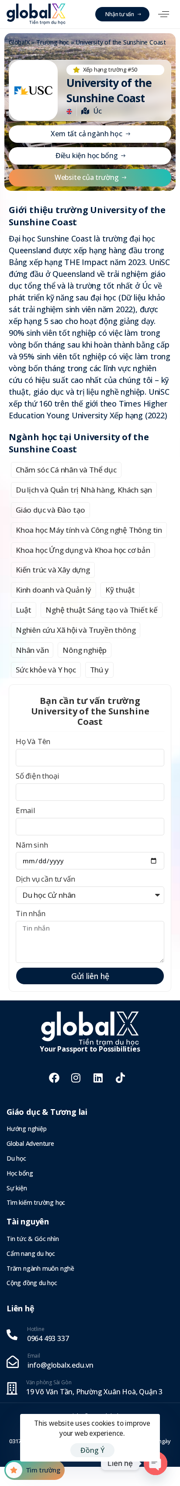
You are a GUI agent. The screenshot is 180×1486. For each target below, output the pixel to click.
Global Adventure (30, 1143)
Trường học (52, 42)
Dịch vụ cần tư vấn (45, 879)
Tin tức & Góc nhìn (33, 1238)
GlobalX (19, 42)
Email (25, 810)
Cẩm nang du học (31, 1253)
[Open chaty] (155, 1463)
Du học (16, 1158)
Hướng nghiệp (27, 1128)
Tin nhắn (30, 913)
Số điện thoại (37, 776)
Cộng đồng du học (32, 1283)
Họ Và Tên (33, 741)
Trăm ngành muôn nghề (40, 1268)
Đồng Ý (92, 1450)
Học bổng (20, 1173)
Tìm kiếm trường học (36, 1202)
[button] (164, 14)
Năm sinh (32, 845)
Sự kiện (17, 1188)
